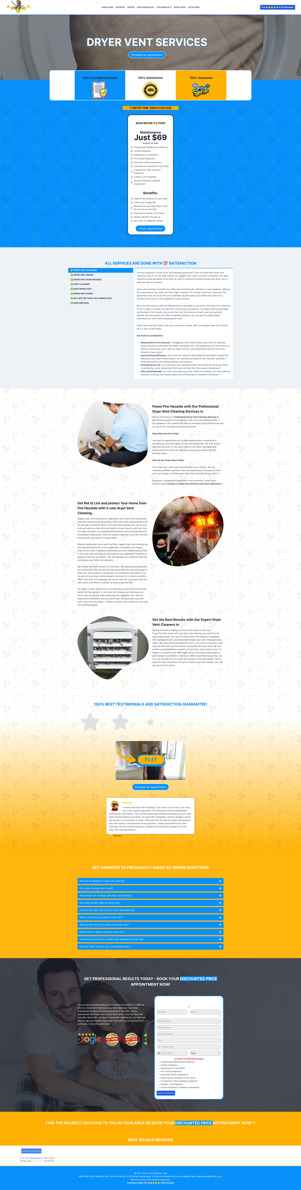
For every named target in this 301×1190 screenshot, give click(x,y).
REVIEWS (120, 7)
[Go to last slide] (79, 1039)
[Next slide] (145, 1039)
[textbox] (203, 1053)
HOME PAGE (107, 7)
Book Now (179, 7)
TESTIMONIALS (164, 7)
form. (219, 1176)
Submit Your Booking (166, 1093)
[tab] (100, 270)
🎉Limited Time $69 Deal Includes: (189, 1059)
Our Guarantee (145, 7)
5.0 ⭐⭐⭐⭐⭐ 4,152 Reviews (278, 7)
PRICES (131, 7)
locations (194, 7)
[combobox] (205, 1053)
